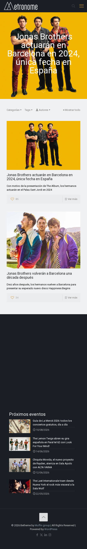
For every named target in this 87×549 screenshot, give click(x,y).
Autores (43, 109)
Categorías (13, 109)
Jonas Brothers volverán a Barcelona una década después (39, 275)
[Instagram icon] (49, 535)
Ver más (72, 199)
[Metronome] (21, 6)
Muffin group (42, 525)
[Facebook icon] (37, 535)
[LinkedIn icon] (45, 535)
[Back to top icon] (43, 517)
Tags (27, 109)
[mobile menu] (81, 6)
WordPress (50, 529)
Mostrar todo (72, 109)
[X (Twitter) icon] (41, 535)
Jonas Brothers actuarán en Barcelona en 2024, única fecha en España (40, 177)
